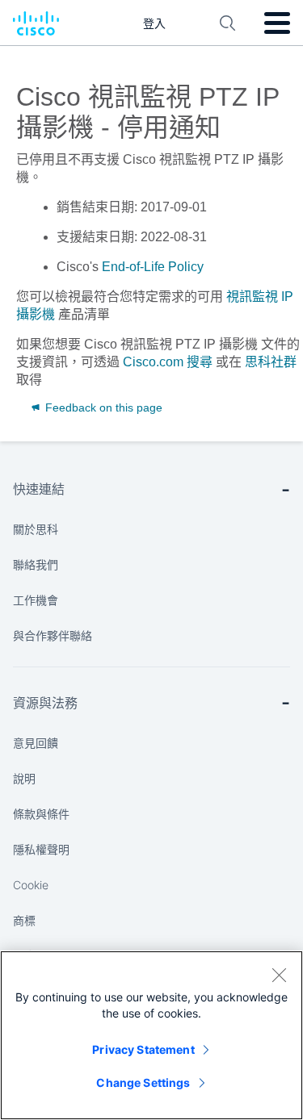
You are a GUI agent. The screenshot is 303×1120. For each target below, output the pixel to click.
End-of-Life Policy (153, 267)
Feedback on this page (102, 407)
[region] (151, 1035)
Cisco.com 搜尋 (168, 362)
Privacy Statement (143, 1049)
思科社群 (271, 362)
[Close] (279, 975)
